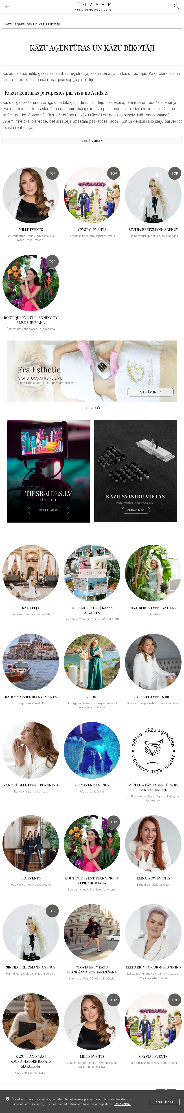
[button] (86, 408)
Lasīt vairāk (122, 1104)
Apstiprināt (165, 1102)
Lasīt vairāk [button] (92, 140)
